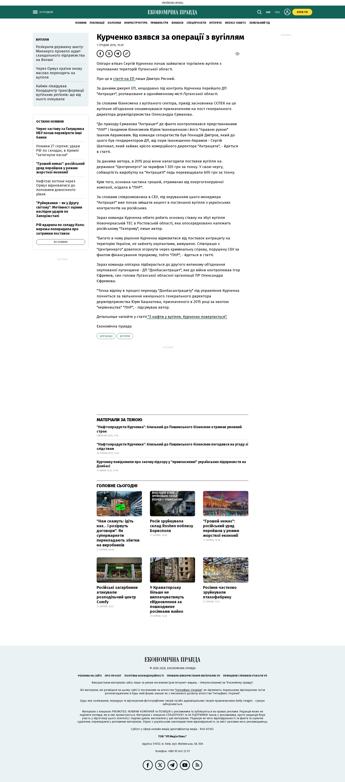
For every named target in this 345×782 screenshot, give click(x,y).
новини (80, 23)
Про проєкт (113, 675)
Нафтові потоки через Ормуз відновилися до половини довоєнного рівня (55, 187)
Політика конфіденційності (144, 675)
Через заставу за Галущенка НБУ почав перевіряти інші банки (60, 133)
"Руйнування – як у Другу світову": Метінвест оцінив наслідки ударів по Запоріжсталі (59, 209)
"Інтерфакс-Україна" (188, 690)
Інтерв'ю (215, 23)
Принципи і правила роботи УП (245, 675)
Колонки (114, 23)
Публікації (97, 23)
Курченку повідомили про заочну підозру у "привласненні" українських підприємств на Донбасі (171, 464)
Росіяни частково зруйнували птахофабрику (220, 592)
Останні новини (50, 121)
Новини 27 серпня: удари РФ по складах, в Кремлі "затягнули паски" (58, 150)
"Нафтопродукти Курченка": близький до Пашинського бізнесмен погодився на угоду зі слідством (172, 446)
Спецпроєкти (196, 23)
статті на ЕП (124, 78)
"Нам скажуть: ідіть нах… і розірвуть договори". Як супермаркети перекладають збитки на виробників (118, 533)
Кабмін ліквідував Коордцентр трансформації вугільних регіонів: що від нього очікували (60, 92)
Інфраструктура (135, 23)
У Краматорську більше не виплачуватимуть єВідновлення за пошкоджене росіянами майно (167, 599)
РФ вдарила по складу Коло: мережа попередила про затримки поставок (60, 229)
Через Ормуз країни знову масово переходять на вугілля (59, 72)
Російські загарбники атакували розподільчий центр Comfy (117, 594)
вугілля (125, 336)
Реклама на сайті (90, 675)
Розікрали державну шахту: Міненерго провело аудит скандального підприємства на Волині (60, 53)
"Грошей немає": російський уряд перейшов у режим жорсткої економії (221, 528)
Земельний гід (259, 23)
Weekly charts (235, 23)
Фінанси (177, 23)
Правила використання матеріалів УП (193, 675)
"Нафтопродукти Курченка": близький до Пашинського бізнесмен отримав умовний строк (169, 429)
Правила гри (159, 23)
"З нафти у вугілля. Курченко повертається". (187, 316)
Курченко (106, 336)
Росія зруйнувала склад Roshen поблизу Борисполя (171, 526)
